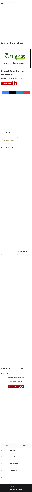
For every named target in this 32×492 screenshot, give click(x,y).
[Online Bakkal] (5, 472)
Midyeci (12, 450)
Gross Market (14, 463)
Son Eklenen (9, 445)
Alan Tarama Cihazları (7, 147)
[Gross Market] (5, 465)
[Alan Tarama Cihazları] (8, 141)
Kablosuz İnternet (15, 477)
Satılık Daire (13, 457)
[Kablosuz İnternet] (5, 479)
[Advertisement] (16, 23)
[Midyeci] (5, 452)
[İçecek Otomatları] (24, 193)
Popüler (24, 445)
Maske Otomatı (5, 368)
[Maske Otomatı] (8, 310)
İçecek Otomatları (22, 251)
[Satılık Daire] (5, 459)
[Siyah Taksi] (24, 310)
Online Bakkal (14, 470)
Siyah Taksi (20, 368)
